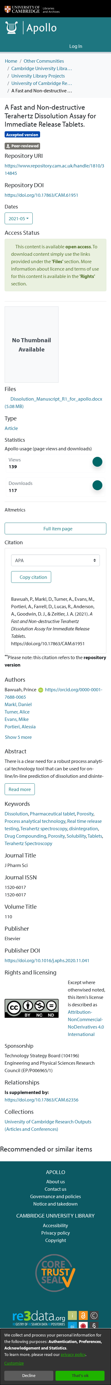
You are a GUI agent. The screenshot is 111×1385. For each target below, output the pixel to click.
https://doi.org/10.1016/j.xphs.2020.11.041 (47, 960)
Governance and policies (55, 1196)
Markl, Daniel (18, 704)
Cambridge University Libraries (42, 68)
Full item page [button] (58, 528)
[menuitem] (64, 46)
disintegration (83, 828)
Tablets (95, 836)
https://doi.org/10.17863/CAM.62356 (41, 1100)
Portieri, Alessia (20, 726)
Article (11, 428)
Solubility (76, 836)
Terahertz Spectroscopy (28, 843)
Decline (28, 1375)
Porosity (85, 813)
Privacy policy (55, 1233)
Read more (20, 789)
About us (55, 1181)
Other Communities (44, 61)
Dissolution (16, 813)
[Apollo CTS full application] (55, 1295)
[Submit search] (55, 46)
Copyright (55, 1240)
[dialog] (55, 1357)
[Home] (32, 8)
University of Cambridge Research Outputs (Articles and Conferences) (42, 83)
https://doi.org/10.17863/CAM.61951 (41, 195)
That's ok (80, 1375)
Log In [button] (76, 46)
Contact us (55, 1189)
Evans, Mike (17, 719)
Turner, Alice (17, 712)
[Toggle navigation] (97, 46)
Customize (14, 1363)
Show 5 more (18, 737)
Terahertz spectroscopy (43, 828)
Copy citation (33, 577)
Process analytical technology (35, 821)
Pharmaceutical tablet (52, 813)
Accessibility (55, 1225)
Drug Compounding (25, 836)
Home (11, 61)
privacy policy (73, 1354)
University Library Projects (38, 76)
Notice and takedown (55, 1204)
